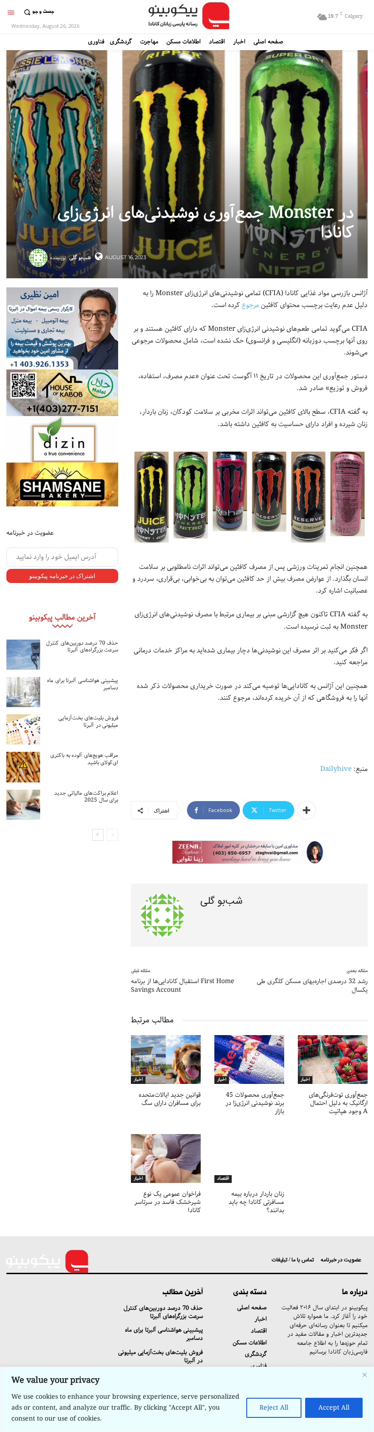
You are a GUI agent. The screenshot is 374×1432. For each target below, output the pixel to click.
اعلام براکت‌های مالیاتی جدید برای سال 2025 (86, 796)
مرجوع (250, 305)
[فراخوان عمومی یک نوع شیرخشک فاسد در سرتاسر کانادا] (166, 1158)
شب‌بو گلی (80, 257)
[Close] (364, 1374)
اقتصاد (223, 1178)
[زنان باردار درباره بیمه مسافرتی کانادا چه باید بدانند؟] (249, 1158)
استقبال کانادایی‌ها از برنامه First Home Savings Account (182, 986)
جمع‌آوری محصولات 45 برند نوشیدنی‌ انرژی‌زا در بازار (254, 1103)
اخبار (138, 1079)
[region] (187, 1399)
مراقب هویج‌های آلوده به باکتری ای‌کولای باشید (84, 758)
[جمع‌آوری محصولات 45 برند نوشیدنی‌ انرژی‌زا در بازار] (249, 1059)
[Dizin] (62, 439)
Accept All (333, 1407)
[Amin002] (62, 328)
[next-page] (98, 835)
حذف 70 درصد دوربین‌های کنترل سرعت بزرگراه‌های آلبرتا (82, 646)
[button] (37, 12)
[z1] (249, 852)
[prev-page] (112, 835)
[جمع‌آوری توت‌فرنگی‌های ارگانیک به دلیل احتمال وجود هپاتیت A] (333, 1059)
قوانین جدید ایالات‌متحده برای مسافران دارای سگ (170, 1099)
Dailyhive (336, 769)
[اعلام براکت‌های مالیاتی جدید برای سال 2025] (23, 805)
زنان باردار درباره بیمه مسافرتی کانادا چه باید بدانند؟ (256, 1202)
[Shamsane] (62, 484)
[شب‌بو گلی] (39, 258)
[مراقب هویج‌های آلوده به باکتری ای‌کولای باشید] (23, 767)
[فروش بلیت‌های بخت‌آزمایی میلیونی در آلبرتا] (23, 729)
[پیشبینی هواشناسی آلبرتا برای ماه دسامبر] (23, 692)
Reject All (274, 1407)
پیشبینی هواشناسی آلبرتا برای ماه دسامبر (82, 684)
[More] (306, 810)
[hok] (62, 393)
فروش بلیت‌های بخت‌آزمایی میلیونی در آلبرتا (88, 721)
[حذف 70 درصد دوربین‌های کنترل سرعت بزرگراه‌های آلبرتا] (23, 655)
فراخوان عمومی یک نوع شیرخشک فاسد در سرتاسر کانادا (167, 1202)
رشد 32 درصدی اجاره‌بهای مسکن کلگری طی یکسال (312, 986)
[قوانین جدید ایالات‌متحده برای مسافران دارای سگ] (166, 1059)
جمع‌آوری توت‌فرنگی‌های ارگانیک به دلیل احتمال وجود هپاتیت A (338, 1103)
